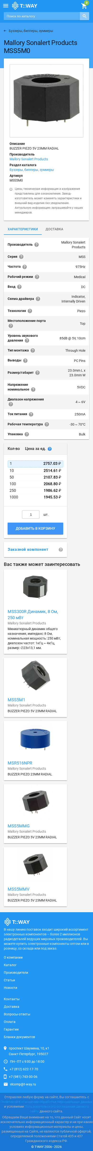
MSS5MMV (18, 889)
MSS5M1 (16, 699)
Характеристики (23, 229)
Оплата (10, 1022)
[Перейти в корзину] (84, 6)
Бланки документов (19, 1037)
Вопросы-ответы (17, 1014)
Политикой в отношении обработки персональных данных (46, 1102)
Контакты (12, 999)
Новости (10, 988)
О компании (13, 957)
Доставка (54, 229)
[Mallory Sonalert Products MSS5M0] (46, 101)
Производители (16, 972)
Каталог (10, 965)
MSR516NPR (20, 762)
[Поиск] (84, 16)
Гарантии (11, 1029)
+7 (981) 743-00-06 (23, 1077)
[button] (5, 5)
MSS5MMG (19, 825)
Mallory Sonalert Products (29, 159)
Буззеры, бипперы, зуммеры (32, 170)
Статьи (9, 980)
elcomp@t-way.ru (23, 1084)
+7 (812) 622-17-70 (24, 1069)
